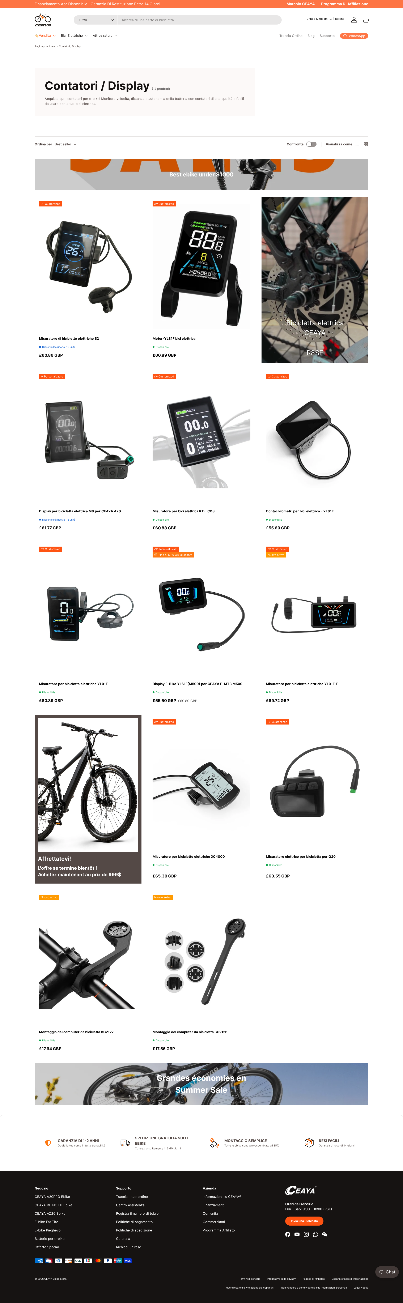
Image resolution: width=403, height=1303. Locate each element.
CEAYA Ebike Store (55, 1278)
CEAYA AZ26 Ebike (50, 1213)
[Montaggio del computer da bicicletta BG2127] (88, 960)
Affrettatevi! (54, 858)
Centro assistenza (130, 1205)
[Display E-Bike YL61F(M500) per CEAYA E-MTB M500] (202, 612)
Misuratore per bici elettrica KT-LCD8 (184, 511)
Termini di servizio (249, 1278)
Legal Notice (360, 1287)
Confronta (295, 144)
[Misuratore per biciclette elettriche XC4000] (202, 784)
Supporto (327, 36)
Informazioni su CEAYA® (222, 1197)
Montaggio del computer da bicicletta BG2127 (76, 1032)
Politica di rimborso (313, 1278)
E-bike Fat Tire (46, 1222)
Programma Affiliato (219, 1230)
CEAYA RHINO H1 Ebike (53, 1205)
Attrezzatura (103, 35)
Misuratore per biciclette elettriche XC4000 (189, 856)
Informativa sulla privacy (281, 1278)
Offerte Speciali (47, 1247)
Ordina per (43, 144)
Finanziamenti (214, 1205)
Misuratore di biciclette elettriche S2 (69, 338)
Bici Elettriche (72, 35)
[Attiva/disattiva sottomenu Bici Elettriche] (86, 35)
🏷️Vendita (43, 35)
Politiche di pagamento (134, 1222)
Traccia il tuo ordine (132, 1197)
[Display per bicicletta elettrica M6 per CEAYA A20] (88, 439)
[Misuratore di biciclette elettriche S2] (88, 266)
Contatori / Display (70, 46)
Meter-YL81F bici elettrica (174, 338)
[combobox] (177, 20)
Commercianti (214, 1222)
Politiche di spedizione (134, 1230)
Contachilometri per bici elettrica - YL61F (300, 511)
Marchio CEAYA (301, 4)
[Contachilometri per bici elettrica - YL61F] (315, 439)
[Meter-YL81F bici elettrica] (202, 266)
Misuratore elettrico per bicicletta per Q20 (301, 856)
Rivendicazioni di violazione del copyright (249, 1287)
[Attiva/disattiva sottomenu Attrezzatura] (115, 35)
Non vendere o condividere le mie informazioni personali (314, 1287)
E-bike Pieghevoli (48, 1230)
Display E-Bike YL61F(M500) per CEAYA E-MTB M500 (197, 684)
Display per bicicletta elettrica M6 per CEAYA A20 (80, 511)
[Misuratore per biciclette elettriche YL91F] (88, 612)
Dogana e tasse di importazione (349, 1278)
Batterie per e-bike (49, 1238)
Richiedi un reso (128, 1247)
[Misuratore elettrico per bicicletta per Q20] (315, 784)
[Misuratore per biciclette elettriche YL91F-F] (315, 612)
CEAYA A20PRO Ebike (52, 1197)
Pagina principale (45, 46)
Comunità (210, 1213)
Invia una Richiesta (304, 1221)
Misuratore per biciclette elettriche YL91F (73, 684)
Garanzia (123, 1238)
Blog (311, 36)
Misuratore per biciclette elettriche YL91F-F (302, 684)
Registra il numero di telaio (137, 1213)
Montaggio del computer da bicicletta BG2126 (190, 1032)
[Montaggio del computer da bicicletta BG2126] (202, 960)
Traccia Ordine (290, 36)
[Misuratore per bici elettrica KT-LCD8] (202, 439)
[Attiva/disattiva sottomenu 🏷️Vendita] (54, 35)
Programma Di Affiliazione (344, 4)
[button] (365, 19)
